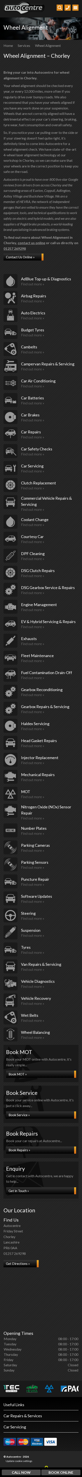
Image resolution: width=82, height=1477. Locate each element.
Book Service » (19, 1115)
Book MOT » (18, 1074)
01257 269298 (14, 248)
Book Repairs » (19, 1150)
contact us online (31, 243)
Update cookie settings (19, 1461)
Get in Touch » (19, 1191)
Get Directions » (18, 1264)
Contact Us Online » (20, 257)
